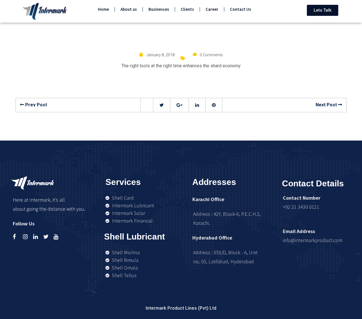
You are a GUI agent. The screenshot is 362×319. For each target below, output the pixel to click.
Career (212, 9)
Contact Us (240, 9)
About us (128, 9)
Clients (187, 9)
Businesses (158, 9)
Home (103, 9)
